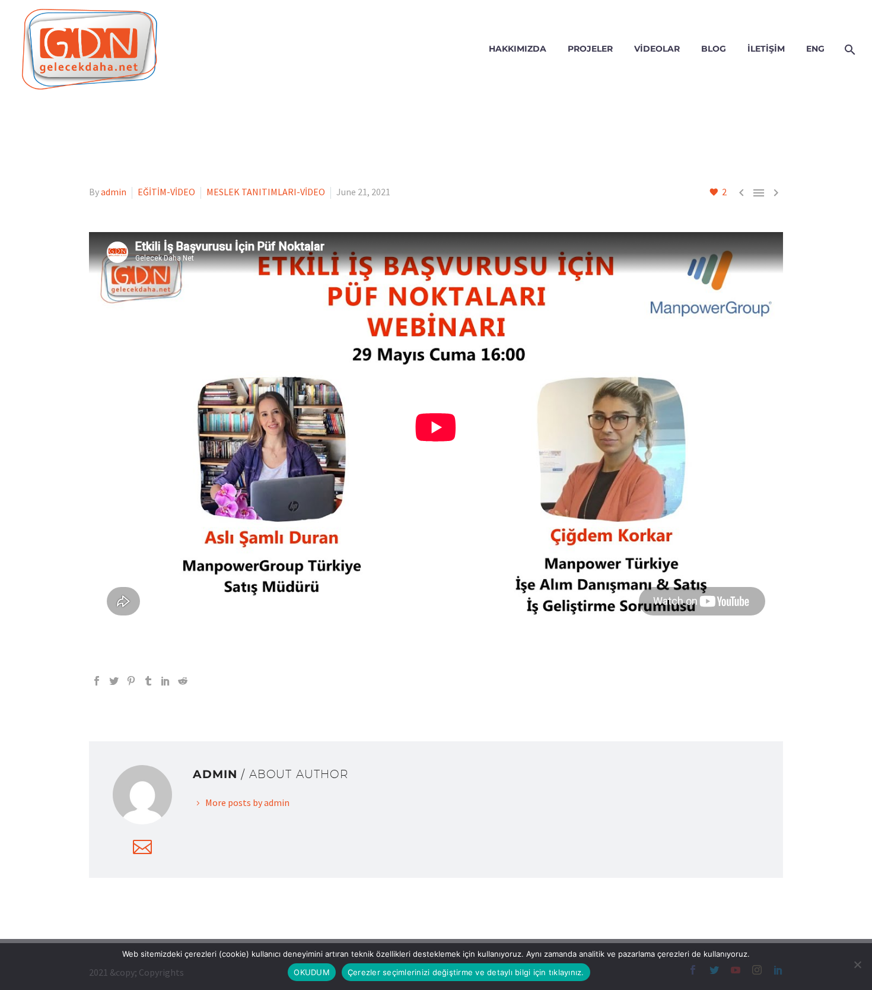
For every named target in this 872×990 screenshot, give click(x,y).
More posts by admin (247, 802)
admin (113, 192)
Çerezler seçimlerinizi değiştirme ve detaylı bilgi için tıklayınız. (466, 972)
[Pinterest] (131, 681)
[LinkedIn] (165, 681)
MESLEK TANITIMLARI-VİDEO (265, 192)
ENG (815, 48)
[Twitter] (114, 681)
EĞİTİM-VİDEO (166, 192)
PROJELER (590, 48)
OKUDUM (312, 972)
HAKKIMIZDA (517, 48)
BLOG (713, 48)
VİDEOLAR (657, 48)
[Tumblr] (148, 681)
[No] (857, 964)
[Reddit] (182, 681)
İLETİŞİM (766, 48)
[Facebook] (96, 681)
